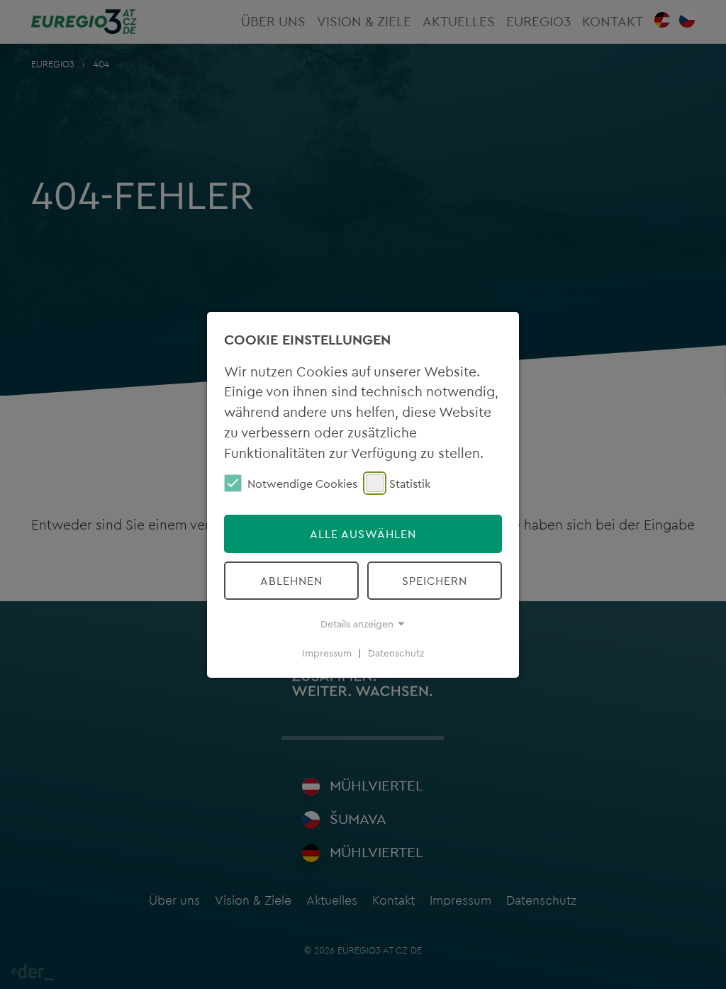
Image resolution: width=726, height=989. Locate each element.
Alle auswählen (363, 534)
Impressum (327, 653)
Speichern (434, 581)
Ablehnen (291, 581)
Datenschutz (396, 653)
